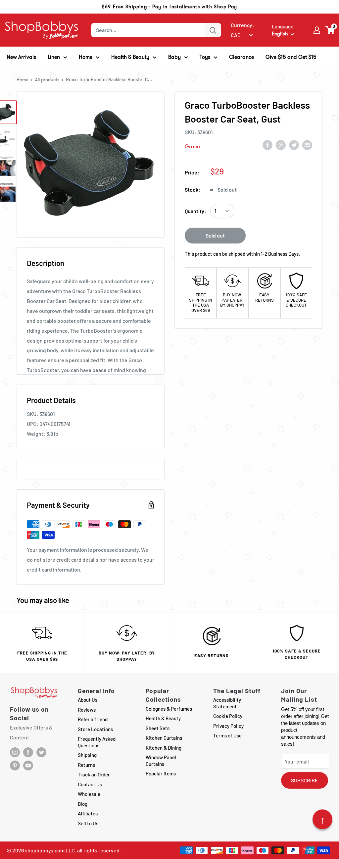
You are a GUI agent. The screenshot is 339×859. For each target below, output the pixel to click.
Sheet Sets (158, 728)
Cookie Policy (227, 716)
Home (22, 79)
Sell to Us (88, 823)
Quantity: (195, 211)
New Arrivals (21, 57)
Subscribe (304, 780)
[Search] (213, 30)
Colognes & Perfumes (169, 709)
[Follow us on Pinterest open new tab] (15, 765)
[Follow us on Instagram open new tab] (15, 752)
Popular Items (161, 773)
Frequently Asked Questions (97, 742)
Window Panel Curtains (161, 760)
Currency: (242, 25)
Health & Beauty (163, 718)
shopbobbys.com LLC (50, 850)
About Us (87, 700)
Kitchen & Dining (163, 748)
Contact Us (90, 784)
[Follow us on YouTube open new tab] (28, 765)
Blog (82, 804)
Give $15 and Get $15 (291, 57)
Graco (192, 146)
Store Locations (95, 729)
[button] (330, 30)
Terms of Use (227, 735)
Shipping (87, 755)
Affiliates (88, 813)
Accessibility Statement (227, 703)
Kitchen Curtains (164, 738)
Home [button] (85, 57)
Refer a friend (93, 719)
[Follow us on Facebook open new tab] (28, 752)
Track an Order (94, 774)
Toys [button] (205, 57)
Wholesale (89, 794)
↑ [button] (322, 819)
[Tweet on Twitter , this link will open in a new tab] (294, 144)
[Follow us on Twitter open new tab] (41, 752)
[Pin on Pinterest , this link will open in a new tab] (281, 144)
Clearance (241, 57)
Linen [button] (54, 57)
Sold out (215, 235)
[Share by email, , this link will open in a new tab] (307, 144)
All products (47, 79)
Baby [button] (174, 57)
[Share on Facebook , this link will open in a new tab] (267, 144)
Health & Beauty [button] (130, 57)
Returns (86, 765)
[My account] (317, 30)
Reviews (87, 710)
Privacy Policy (228, 726)
